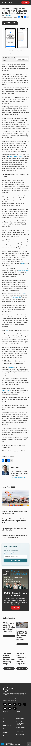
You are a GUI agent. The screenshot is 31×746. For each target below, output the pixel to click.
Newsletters (6, 736)
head (23, 294)
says (7, 330)
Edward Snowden (16, 298)
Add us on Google (22, 59)
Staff (4, 718)
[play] (2, 744)
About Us (5, 711)
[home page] (8, 3)
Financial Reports (20, 718)
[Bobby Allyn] (5, 470)
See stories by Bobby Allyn (18, 477)
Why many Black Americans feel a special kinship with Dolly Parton (21, 658)
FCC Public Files (20, 734)
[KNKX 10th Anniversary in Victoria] (15, 579)
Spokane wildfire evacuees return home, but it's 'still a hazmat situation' (15, 536)
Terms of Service (20, 727)
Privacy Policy (20, 562)
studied (11, 367)
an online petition (23, 271)
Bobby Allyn (8, 15)
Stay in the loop (15, 560)
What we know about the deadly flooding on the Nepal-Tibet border (9, 627)
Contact (5, 715)
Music (7, 553)
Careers (18, 711)
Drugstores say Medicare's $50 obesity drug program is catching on (22, 635)
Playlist (5, 729)
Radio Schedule (7, 725)
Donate (25, 2)
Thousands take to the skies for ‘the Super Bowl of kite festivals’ (14, 512)
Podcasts (5, 732)
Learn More (15, 607)
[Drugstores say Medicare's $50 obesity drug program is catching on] (22, 625)
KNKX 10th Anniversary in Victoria (15, 594)
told (22, 263)
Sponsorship (19, 715)
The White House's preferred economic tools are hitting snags (9, 658)
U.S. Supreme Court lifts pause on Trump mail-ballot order (14, 529)
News (14, 553)
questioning (5, 390)
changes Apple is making (15, 157)
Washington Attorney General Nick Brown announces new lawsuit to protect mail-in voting (14, 520)
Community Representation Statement (20, 723)
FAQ (8, 344)
